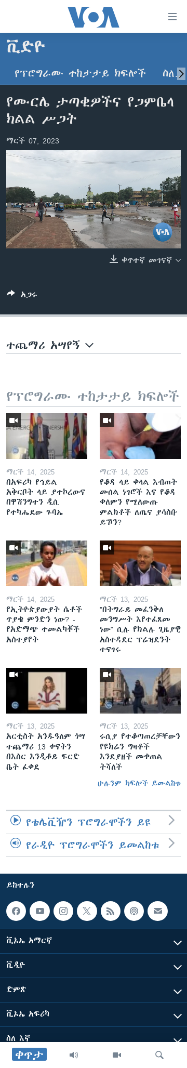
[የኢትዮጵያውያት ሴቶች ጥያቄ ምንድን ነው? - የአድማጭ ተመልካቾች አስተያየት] (46, 563)
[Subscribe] (157, 911)
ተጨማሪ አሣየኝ (45, 345)
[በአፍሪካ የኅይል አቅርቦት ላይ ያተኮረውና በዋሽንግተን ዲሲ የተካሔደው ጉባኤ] (46, 436)
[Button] (22, 296)
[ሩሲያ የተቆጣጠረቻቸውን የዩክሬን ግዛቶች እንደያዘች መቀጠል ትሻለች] (140, 691)
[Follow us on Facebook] (16, 911)
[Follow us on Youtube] (39, 911)
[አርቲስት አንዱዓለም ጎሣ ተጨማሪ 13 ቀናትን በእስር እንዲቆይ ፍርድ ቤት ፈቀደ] (46, 691)
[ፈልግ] (159, 1055)
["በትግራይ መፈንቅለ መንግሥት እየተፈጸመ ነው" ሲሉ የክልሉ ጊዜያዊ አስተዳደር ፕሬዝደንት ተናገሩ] (140, 563)
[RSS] (111, 911)
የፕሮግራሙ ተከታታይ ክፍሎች (80, 74)
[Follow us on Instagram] (63, 911)
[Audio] (73, 1055)
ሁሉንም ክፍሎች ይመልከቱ (139, 783)
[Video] (116, 1055)
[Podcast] (134, 911)
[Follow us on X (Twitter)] (87, 911)
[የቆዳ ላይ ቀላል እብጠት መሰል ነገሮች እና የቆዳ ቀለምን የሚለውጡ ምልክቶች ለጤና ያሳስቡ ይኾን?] (140, 436)
